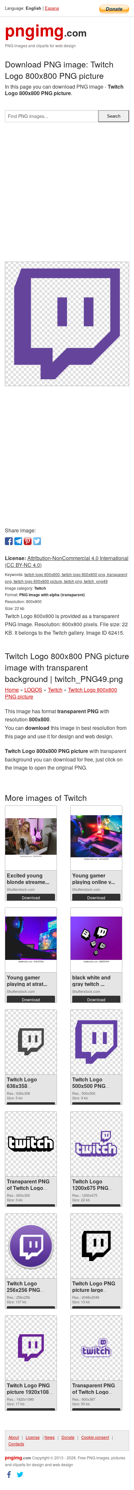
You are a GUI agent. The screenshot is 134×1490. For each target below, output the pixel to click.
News (50, 1437)
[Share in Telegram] (18, 541)
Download (31, 897)
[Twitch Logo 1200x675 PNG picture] (96, 1143)
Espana (52, 8)
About (13, 1437)
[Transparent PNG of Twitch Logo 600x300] (31, 1144)
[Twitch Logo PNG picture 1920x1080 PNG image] (31, 1347)
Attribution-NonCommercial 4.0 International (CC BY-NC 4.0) (66, 561)
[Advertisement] (67, 194)
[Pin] (28, 541)
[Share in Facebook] (9, 541)
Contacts (16, 1443)
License (33, 1437)
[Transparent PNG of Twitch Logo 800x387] (96, 1347)
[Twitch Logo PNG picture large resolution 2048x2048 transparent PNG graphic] (96, 1246)
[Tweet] (37, 541)
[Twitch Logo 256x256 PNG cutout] (31, 1246)
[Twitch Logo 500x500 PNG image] (96, 1042)
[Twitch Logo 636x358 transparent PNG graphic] (31, 1041)
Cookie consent (95, 1437)
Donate (67, 1437)
